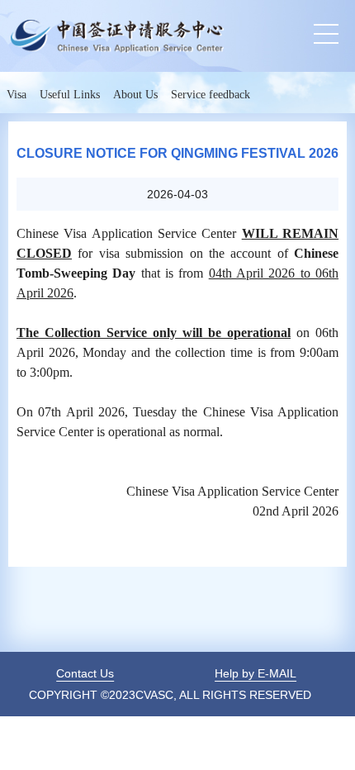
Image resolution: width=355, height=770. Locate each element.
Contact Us (85, 673)
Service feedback (210, 94)
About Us (135, 94)
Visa (16, 94)
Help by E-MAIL (255, 673)
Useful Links (70, 94)
